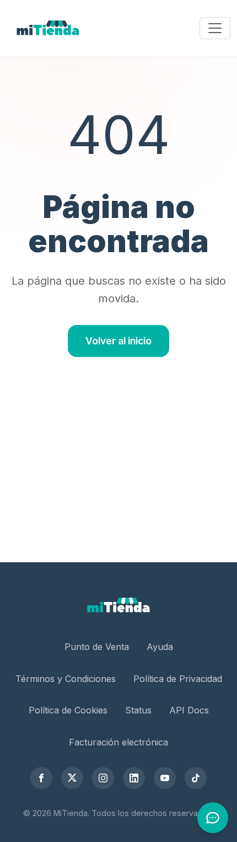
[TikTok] (196, 778)
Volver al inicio (118, 341)
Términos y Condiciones (65, 678)
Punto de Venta (96, 646)
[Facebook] (41, 778)
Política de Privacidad (177, 678)
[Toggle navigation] (215, 28)
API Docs (189, 710)
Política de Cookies (68, 710)
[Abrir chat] (212, 817)
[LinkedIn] (134, 778)
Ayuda (160, 646)
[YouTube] (165, 778)
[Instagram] (103, 778)
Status (138, 710)
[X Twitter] (72, 778)
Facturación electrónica (118, 742)
